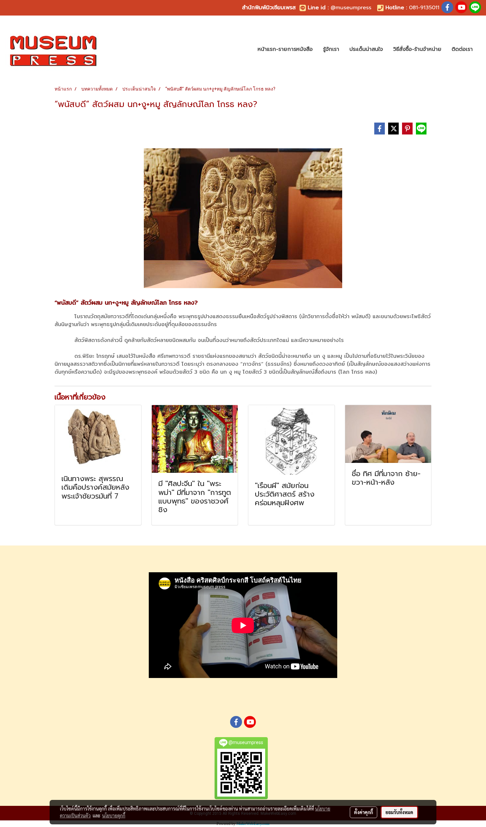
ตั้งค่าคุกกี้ (363, 812)
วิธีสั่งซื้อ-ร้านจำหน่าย (417, 49)
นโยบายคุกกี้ (113, 815)
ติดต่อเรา (462, 49)
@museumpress (351, 8)
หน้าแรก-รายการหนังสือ (285, 49)
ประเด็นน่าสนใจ (366, 49)
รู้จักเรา (331, 49)
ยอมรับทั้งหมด (399, 812)
